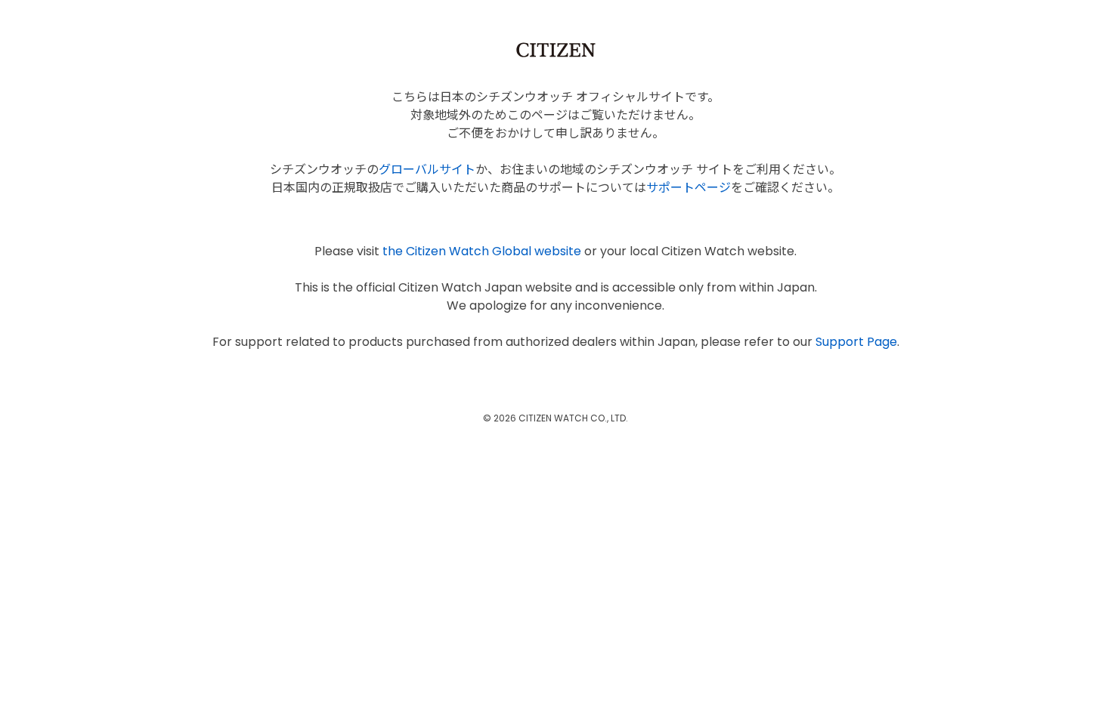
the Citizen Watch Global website (481, 251)
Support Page (856, 341)
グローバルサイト (427, 169)
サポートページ (688, 187)
